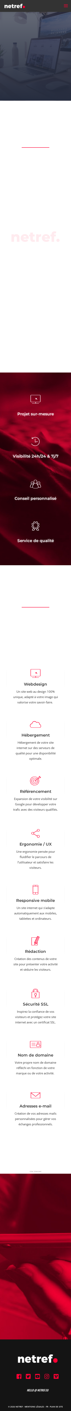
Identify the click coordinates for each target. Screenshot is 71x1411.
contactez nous (35, 1273)
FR (47, 1406)
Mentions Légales (34, 1406)
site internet (35, 1171)
